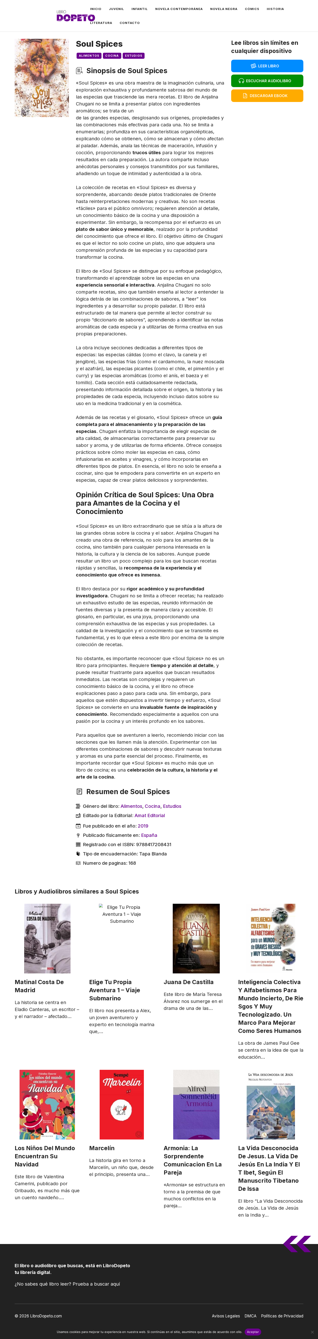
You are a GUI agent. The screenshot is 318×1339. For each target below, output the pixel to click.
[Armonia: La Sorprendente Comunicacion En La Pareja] (196, 1104)
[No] (312, 1332)
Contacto (130, 23)
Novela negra (223, 9)
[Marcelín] (121, 1104)
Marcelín (102, 1148)
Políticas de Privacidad (282, 1316)
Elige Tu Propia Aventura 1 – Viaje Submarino (114, 990)
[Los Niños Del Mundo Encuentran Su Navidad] (47, 1104)
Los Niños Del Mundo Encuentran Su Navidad (45, 1156)
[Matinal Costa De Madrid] (47, 938)
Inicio (95, 9)
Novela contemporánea (179, 9)
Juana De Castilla (189, 982)
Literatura (101, 23)
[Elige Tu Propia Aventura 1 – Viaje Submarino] (121, 938)
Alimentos (89, 55)
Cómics (252, 9)
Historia (275, 9)
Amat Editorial (150, 815)
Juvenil (116, 9)
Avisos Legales (226, 1316)
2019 (143, 826)
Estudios (133, 55)
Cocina (112, 55)
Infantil (140, 9)
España (149, 835)
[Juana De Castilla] (196, 938)
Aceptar (253, 1332)
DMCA (251, 1316)
